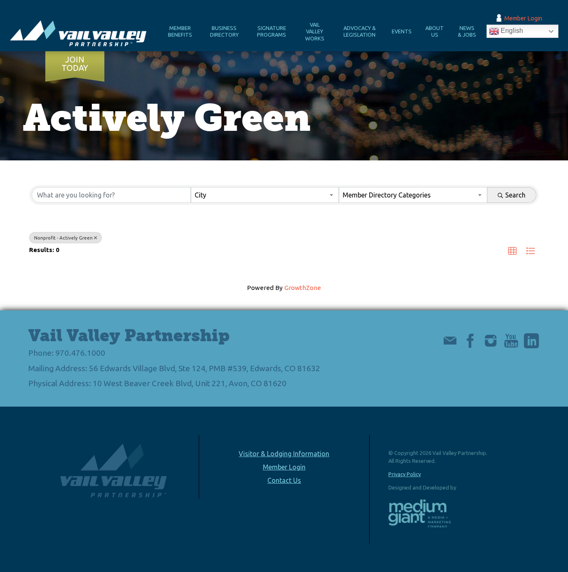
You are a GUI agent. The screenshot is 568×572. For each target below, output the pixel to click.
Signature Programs (271, 31)
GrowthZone (302, 287)
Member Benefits (180, 31)
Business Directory (224, 31)
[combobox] (265, 195)
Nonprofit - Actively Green (63, 237)
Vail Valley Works (314, 31)
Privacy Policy (404, 474)
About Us (434, 31)
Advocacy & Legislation (359, 31)
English (511, 31)
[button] (512, 251)
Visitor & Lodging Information (284, 453)
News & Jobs (467, 31)
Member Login (523, 18)
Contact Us (284, 480)
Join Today (75, 63)
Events (402, 31)
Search (515, 195)
